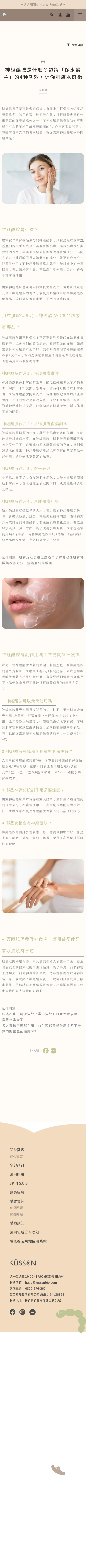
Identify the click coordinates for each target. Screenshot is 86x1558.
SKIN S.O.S (19, 1183)
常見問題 (16, 1207)
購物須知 (17, 1223)
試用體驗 (17, 1174)
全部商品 (17, 1165)
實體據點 (16, 1214)
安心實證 (16, 1156)
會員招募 (17, 1192)
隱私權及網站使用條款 (28, 1241)
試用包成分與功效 (24, 1232)
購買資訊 (17, 1201)
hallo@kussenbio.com (41, 1282)
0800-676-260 (35, 1288)
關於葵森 (17, 1149)
